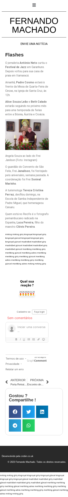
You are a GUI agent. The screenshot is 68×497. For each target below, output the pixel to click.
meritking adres (29, 253)
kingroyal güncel (13, 238)
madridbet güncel (13, 245)
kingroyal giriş (39, 234)
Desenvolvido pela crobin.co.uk (17, 456)
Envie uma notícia (34, 43)
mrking (8, 234)
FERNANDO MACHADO (34, 25)
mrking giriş (18, 234)
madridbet (26, 242)
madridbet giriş (39, 242)
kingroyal (28, 234)
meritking (27, 249)
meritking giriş (39, 249)
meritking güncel (13, 253)
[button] (34, 5)
